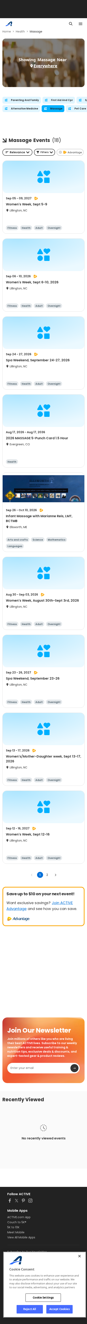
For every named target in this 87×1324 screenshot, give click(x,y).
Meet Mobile (15, 1232)
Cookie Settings (43, 1297)
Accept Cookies (59, 1309)
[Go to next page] (55, 875)
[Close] (79, 1256)
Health (20, 31)
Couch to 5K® (16, 1222)
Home (6, 31)
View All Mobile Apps (21, 1237)
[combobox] (17, 152)
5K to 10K (13, 1227)
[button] (44, 152)
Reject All (29, 1309)
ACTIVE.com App (19, 1217)
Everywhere (45, 65)
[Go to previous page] (32, 875)
